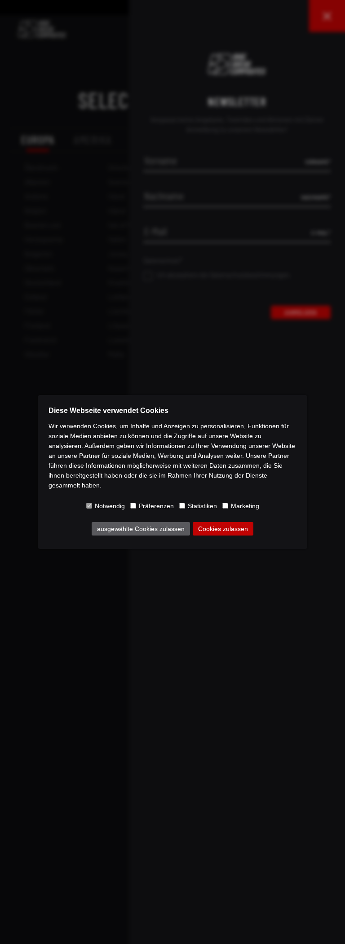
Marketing (245, 505)
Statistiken (202, 505)
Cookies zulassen (223, 528)
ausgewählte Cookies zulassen (141, 528)
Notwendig (110, 505)
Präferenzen (156, 505)
